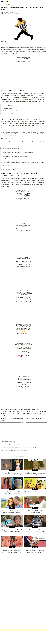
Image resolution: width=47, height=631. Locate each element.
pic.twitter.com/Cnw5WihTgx (23, 58)
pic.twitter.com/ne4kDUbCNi (23, 228)
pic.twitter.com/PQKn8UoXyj (23, 299)
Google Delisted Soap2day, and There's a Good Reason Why (14, 450)
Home (2, 4)
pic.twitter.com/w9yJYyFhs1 (23, 264)
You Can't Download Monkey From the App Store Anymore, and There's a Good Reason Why (21, 447)
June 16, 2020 (23, 199)
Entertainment (7, 4)
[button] (45, 1)
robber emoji (12, 47)
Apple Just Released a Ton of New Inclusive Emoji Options (13, 444)
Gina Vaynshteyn (9, 12)
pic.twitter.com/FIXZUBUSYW (23, 382)
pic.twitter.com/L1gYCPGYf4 (23, 196)
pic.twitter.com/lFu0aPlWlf (23, 352)
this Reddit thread (21, 95)
